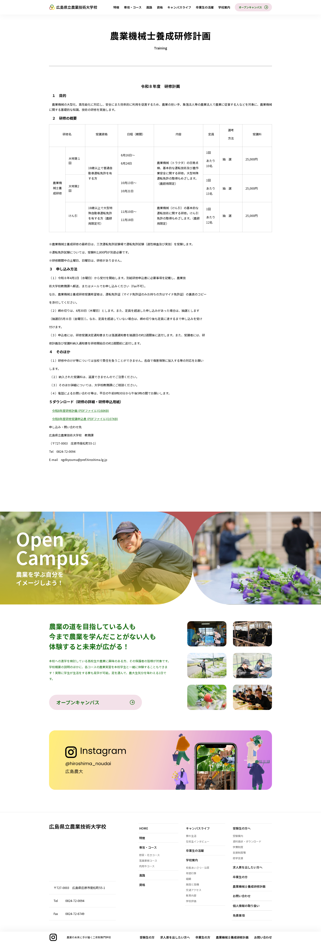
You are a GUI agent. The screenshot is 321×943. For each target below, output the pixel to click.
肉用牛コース (147, 866)
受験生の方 (147, 937)
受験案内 (238, 836)
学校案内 (224, 7)
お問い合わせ (263, 937)
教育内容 (191, 895)
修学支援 (238, 858)
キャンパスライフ (179, 7)
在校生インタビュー (197, 841)
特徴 (116, 7)
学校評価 (191, 901)
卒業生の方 (202, 937)
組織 (188, 879)
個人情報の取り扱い (246, 905)
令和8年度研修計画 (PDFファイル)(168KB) (80, 410)
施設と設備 (192, 884)
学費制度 (238, 847)
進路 (149, 7)
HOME (143, 828)
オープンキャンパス (250, 7)
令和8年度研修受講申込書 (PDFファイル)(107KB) (85, 419)
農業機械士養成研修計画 (249, 886)
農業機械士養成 (232, 937)
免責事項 (239, 915)
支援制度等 (239, 852)
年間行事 (191, 873)
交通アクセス (193, 890)
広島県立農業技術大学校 (76, 7)
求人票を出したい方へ (175, 937)
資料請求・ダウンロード (247, 841)
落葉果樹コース (148, 860)
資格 (160, 7)
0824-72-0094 (74, 900)
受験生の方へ (242, 828)
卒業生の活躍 (205, 7)
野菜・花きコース (149, 855)
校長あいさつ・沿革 (197, 867)
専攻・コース (133, 7)
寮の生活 (191, 836)
